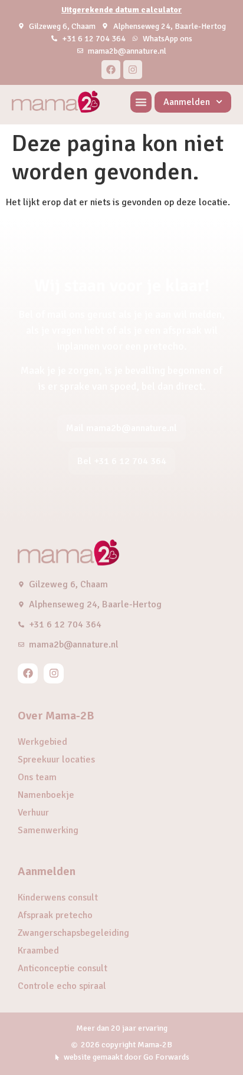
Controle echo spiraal (62, 986)
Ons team (37, 777)
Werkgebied (42, 742)
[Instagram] (132, 69)
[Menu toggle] (141, 102)
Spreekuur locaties (56, 759)
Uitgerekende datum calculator (121, 10)
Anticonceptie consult (62, 968)
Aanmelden (186, 102)
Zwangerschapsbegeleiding (73, 933)
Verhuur (33, 812)
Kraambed (38, 950)
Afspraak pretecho (55, 915)
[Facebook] (110, 69)
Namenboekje (46, 795)
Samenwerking (48, 830)
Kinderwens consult (58, 897)
